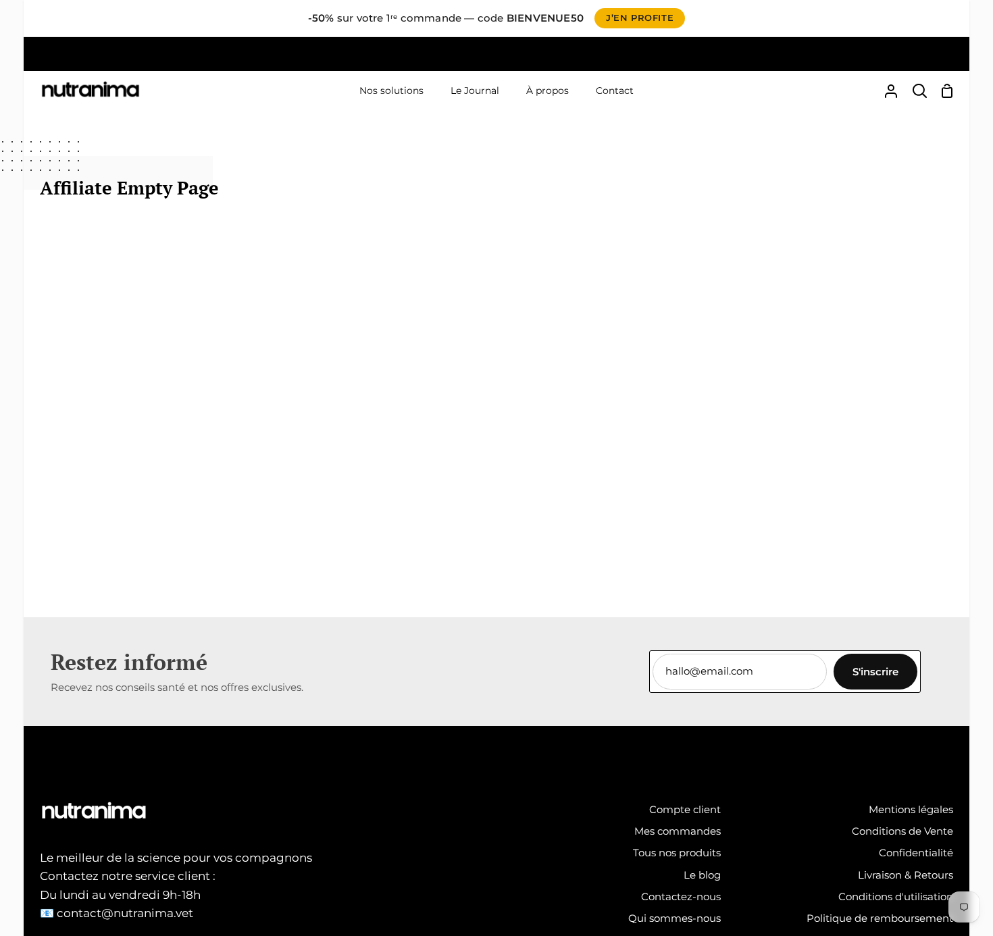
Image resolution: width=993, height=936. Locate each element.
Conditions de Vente (902, 831)
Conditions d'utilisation (895, 896)
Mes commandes (677, 831)
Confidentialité (916, 852)
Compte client (685, 809)
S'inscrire (875, 671)
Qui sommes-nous (674, 918)
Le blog (702, 874)
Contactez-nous (681, 896)
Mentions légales (911, 809)
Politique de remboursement (880, 918)
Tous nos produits (677, 852)
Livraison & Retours (905, 874)
